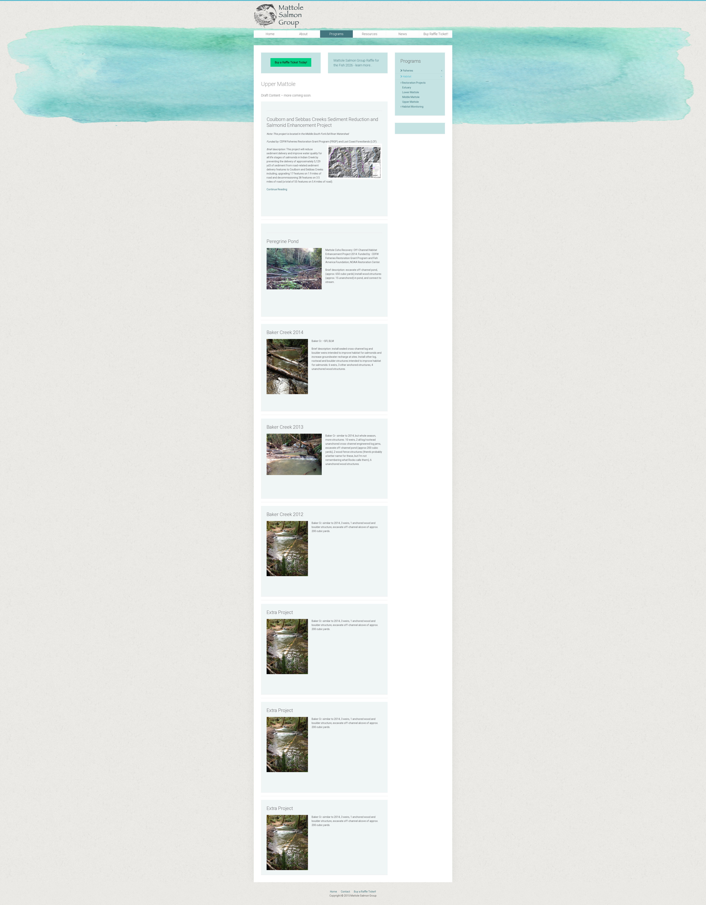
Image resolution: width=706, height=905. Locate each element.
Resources (369, 34)
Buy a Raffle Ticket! (365, 891)
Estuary (406, 87)
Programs (336, 34)
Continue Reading (277, 189)
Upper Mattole (410, 101)
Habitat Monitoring (412, 106)
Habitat (406, 76)
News (402, 34)
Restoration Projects (413, 82)
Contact (345, 891)
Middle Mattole (411, 97)
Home (270, 34)
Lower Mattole (410, 92)
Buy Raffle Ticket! (435, 34)
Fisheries (407, 70)
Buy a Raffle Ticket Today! (291, 62)
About (303, 34)
